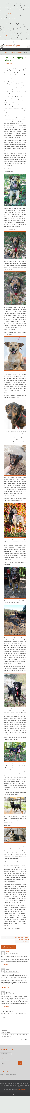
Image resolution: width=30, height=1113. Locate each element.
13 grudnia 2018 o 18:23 (12, 970)
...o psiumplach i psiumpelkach (16, 52)
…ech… (5, 936)
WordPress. (23, 1089)
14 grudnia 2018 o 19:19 (12, 993)
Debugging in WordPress (11, 13)
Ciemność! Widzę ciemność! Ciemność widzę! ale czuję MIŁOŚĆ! (22, 938)
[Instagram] (13, 42)
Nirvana (18, 1089)
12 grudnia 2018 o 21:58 (12, 953)
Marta (7, 951)
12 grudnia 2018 (9, 63)
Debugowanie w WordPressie (11, 35)
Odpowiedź (6, 964)
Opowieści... (5, 52)
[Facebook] (16, 42)
